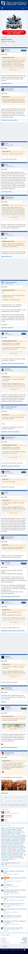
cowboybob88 (17, 843)
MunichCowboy (9, 845)
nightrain (21, 849)
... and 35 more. (4, 860)
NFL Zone (6, 913)
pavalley (9, 830)
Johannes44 (4, 846)
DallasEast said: (5, 760)
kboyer (15, 857)
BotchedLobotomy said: (7, 716)
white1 (2, 843)
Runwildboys (17, 837)
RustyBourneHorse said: (7, 57)
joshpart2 (6, 856)
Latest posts (4, 868)
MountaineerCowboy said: (7, 290)
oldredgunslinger (15, 854)
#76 (25, 606)
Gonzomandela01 (14, 842)
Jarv (18, 849)
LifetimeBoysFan (21, 836)
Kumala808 (6, 840)
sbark (25, 847)
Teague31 (13, 835)
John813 (14, 830)
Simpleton (8, 829)
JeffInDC (3, 829)
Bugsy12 (14, 847)
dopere (19, 842)
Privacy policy (12, 949)
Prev (6, 44)
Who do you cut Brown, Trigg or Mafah (13, 928)
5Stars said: (4, 414)
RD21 (2, 840)
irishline (6, 843)
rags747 (21, 854)
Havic (14, 832)
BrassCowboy (21, 857)
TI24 (15, 852)
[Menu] (2, 8)
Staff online (4, 809)
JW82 (22, 843)
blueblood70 (4, 839)
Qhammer (18, 840)
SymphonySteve (9, 837)
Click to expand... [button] (14, 70)
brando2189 (8, 827)
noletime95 (14, 839)
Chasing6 (22, 827)
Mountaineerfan (15, 846)
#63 (25, 148)
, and (11, 431)
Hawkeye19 (10, 832)
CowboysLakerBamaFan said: (8, 340)
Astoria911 (22, 846)
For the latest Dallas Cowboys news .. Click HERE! (14, 32)
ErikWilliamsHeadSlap (6, 854)
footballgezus (14, 829)
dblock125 (11, 843)
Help (18, 949)
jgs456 (2, 836)
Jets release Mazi (8, 884)
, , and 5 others (13, 363)
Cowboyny (3, 850)
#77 (25, 661)
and (10, 120)
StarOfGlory (18, 833)
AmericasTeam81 (21, 839)
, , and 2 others (13, 630)
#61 (25, 54)
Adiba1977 (11, 857)
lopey (23, 842)
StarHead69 (12, 840)
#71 (25, 441)
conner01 (3, 837)
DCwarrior (18, 852)
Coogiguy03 (10, 852)
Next (22, 44)
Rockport (4, 41)
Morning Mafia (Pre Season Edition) (13, 916)
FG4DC (6, 836)
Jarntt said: (4, 205)
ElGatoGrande (20, 847)
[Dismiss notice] (25, 12)
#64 (25, 169)
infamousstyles (4, 857)
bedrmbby (22, 837)
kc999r (13, 827)
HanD (14, 856)
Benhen (3, 833)
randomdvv (14, 836)
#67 (25, 286)
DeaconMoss (4, 852)
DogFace (3, 827)
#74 (25, 541)
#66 (25, 238)
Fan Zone (6, 875)
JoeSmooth (18, 835)
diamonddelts (4, 847)
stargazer (9, 846)
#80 (25, 757)
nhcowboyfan (19, 830)
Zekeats (18, 832)
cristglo (23, 850)
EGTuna (10, 856)
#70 (25, 411)
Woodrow (24, 835)
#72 (25, 476)
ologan (13, 833)
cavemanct (9, 853)
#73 (25, 497)
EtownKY (23, 832)
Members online (5, 825)
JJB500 (19, 829)
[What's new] (26, 8)
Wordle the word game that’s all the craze (14, 903)
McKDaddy (3, 853)
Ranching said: (5, 151)
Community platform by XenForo (12, 952)
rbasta (10, 836)
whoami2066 (23, 942)
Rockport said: (5, 96)
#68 (25, 337)
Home (21, 949)
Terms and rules (4, 949)
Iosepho (9, 847)
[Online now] (3, 494)
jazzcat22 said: (5, 609)
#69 (25, 373)
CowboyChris (8, 859)
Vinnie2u (23, 852)
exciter (21, 853)
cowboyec (3, 845)
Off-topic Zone (7, 906)
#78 (25, 692)
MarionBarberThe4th (5, 835)
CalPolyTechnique (5, 842)
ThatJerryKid (4, 832)
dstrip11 (3, 859)
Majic (25, 854)
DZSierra (9, 839)
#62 (25, 93)
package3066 (19, 856)
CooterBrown (4, 849)
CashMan (10, 849)
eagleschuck (4, 830)
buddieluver (16, 845)
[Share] (23, 54)
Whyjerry (14, 849)
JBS (2, 856)
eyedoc (21, 845)
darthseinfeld (8, 833)
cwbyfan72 (19, 850)
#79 (25, 713)
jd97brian (23, 840)
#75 (25, 567)
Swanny (17, 827)
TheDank (8, 850)
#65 (25, 201)
